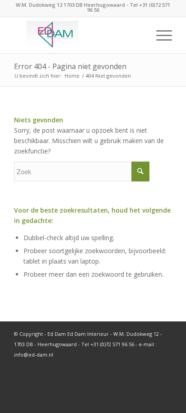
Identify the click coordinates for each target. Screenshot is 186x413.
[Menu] (159, 35)
